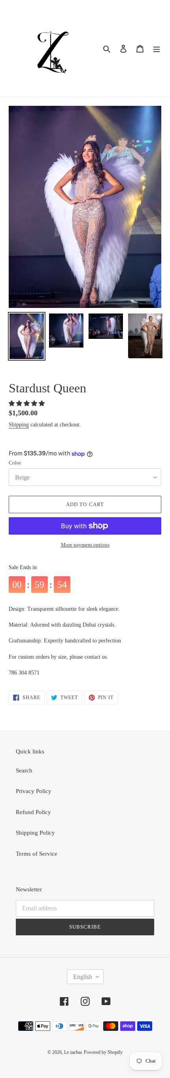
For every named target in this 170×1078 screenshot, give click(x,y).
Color (15, 463)
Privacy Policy (33, 791)
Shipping (19, 425)
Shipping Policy (35, 833)
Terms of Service (36, 854)
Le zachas (73, 1052)
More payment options (85, 545)
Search (24, 770)
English (82, 976)
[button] (27, 403)
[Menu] (156, 48)
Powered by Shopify (103, 1052)
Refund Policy (33, 812)
